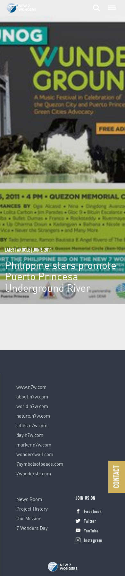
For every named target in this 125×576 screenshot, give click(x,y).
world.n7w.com (32, 406)
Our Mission (28, 518)
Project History (32, 508)
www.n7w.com (31, 387)
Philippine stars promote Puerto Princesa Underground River (60, 276)
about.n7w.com (32, 396)
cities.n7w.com (31, 425)
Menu (110, 4)
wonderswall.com (34, 454)
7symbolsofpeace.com (39, 464)
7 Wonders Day (32, 528)
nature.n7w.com (33, 416)
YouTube (91, 531)
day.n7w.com (29, 435)
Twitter (90, 521)
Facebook (93, 512)
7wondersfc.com (33, 473)
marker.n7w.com (33, 444)
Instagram (93, 540)
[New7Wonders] (62, 567)
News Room (29, 499)
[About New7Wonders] (27, 8)
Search (96, 4)
